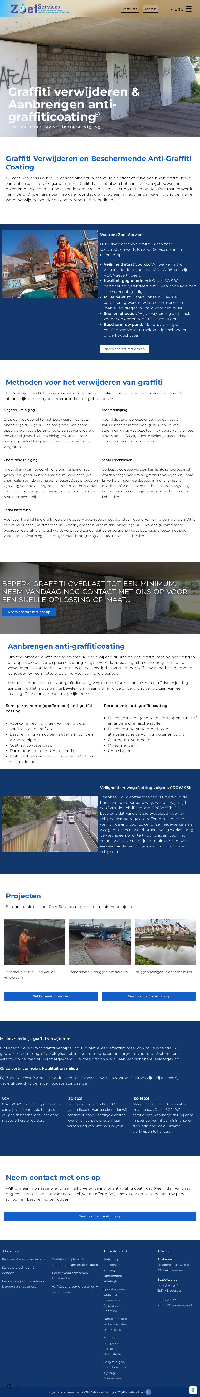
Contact (150, 9)
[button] (10, 1386)
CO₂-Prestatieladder (130, 1392)
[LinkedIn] (148, 1392)
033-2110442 (169, 1300)
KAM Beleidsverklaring (98, 1392)
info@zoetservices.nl (177, 1305)
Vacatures (130, 9)
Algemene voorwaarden (65, 1392)
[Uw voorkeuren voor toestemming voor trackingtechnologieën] (193, 1390)
